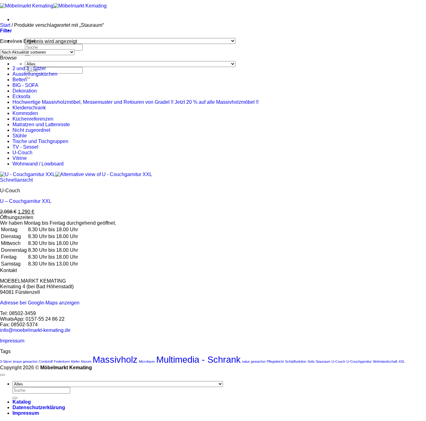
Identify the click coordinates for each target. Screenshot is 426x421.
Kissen (86, 361)
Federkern (62, 361)
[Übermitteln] (27, 78)
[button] (6, 30)
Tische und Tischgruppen (40, 141)
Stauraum (323, 361)
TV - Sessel (25, 147)
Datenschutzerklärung (38, 407)
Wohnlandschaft (385, 361)
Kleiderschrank (29, 107)
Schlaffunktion (295, 361)
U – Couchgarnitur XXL (25, 201)
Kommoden (25, 113)
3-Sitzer (6, 361)
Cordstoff (46, 361)
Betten (19, 79)
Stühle (19, 135)
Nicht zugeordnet (31, 130)
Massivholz (115, 359)
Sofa (310, 361)
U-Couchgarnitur (359, 361)
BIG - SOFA (25, 85)
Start (5, 25)
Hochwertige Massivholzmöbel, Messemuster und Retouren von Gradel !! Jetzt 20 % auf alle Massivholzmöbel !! (135, 102)
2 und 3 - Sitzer (29, 68)
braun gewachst (25, 361)
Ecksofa (21, 96)
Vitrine (19, 158)
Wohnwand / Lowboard (38, 163)
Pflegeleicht (275, 361)
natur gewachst (253, 361)
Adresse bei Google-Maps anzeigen (40, 302)
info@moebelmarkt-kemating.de (35, 330)
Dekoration (24, 90)
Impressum (12, 340)
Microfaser (147, 361)
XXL (402, 361)
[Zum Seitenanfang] (2, 375)
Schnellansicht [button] (16, 180)
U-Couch (22, 152)
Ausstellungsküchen (34, 74)
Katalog (21, 401)
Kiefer (75, 361)
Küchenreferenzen (32, 119)
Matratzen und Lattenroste (41, 124)
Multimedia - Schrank (198, 359)
